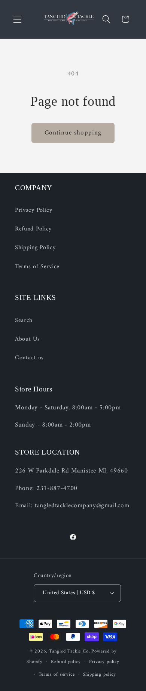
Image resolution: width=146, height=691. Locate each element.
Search (24, 320)
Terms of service (57, 674)
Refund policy (65, 662)
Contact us (29, 358)
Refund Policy (33, 229)
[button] (17, 19)
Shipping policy (99, 674)
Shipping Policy (35, 247)
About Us (27, 339)
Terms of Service (37, 266)
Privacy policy (104, 662)
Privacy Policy (33, 210)
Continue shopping (73, 133)
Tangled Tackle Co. (69, 651)
